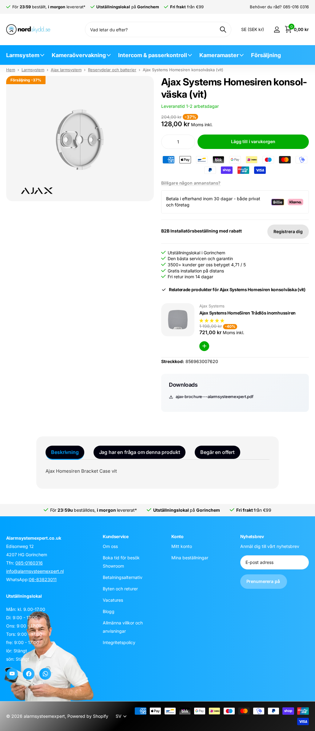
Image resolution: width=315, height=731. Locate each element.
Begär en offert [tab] (217, 452)
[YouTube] (12, 674)
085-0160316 (29, 562)
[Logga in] (277, 30)
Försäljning (266, 55)
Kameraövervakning (79, 55)
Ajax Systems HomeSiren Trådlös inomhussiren (247, 312)
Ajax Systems (212, 305)
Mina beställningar (189, 557)
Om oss (110, 546)
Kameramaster (219, 55)
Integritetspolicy (119, 642)
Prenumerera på (263, 581)
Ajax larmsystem (66, 69)
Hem (10, 69)
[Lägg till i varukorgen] (204, 346)
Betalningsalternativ (122, 577)
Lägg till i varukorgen (253, 141)
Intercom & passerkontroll (152, 55)
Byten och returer (120, 588)
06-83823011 (43, 579)
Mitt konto (181, 546)
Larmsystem (22, 55)
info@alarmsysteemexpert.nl (35, 571)
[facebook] (28, 674)
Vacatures (113, 600)
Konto (177, 536)
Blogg (108, 611)
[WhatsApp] (45, 674)
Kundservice (116, 536)
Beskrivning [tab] (64, 452)
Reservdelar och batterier (112, 69)
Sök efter (222, 29)
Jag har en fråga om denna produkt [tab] (139, 452)
